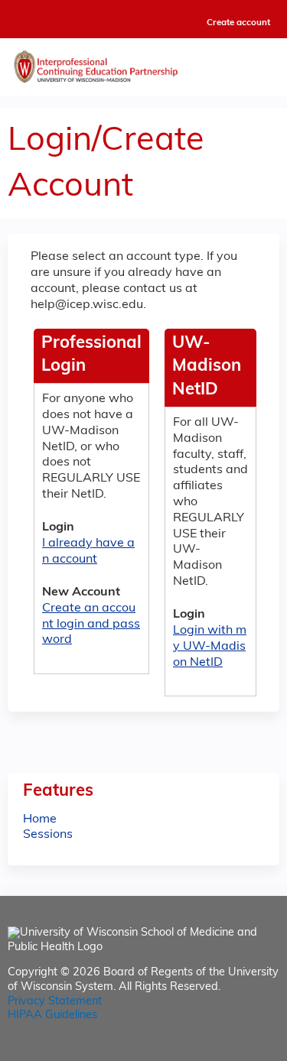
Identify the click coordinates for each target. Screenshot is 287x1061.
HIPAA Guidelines (52, 1015)
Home (40, 819)
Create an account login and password (91, 624)
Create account (238, 23)
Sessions (48, 835)
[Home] (143, 63)
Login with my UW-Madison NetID (209, 647)
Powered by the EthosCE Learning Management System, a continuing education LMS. (225, 1050)
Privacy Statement (55, 1001)
